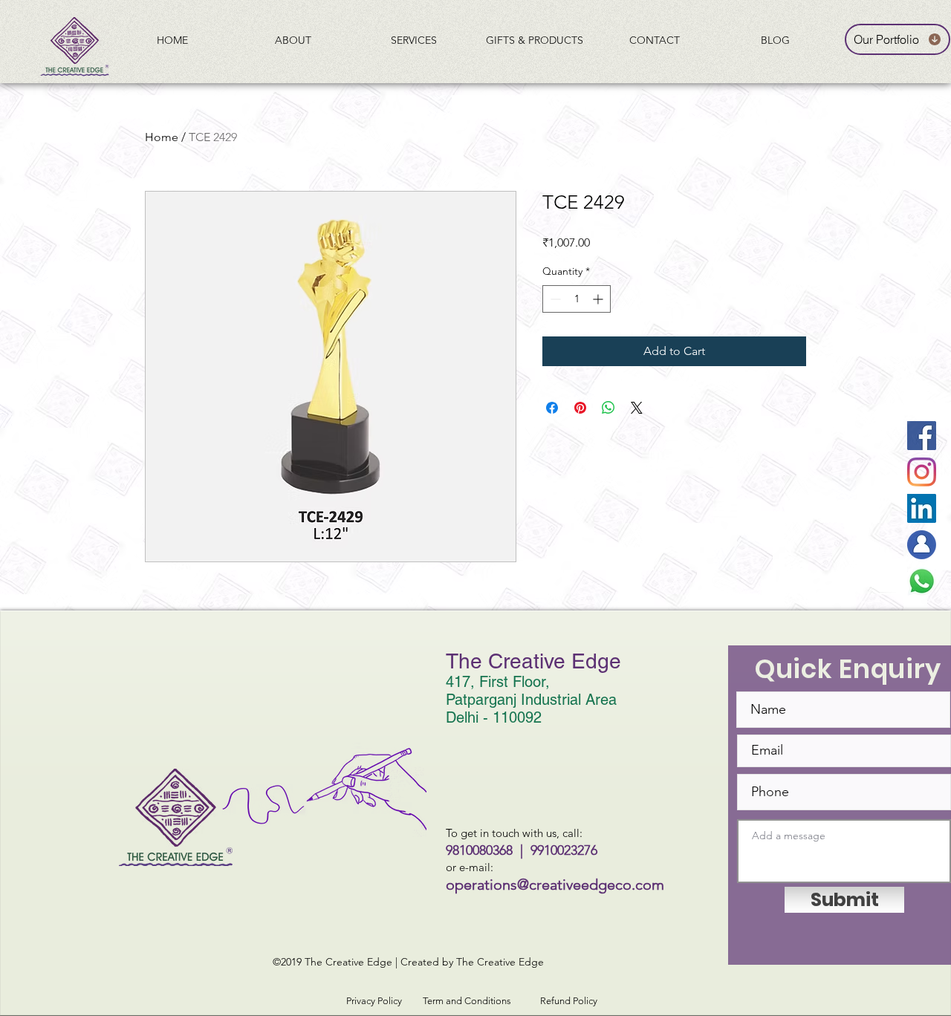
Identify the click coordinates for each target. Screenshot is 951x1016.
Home (161, 137)
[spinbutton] (576, 299)
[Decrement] (554, 299)
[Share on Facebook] (552, 408)
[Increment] (599, 299)
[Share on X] (637, 408)
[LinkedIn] (921, 508)
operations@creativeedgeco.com (555, 884)
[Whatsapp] (921, 581)
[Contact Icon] (921, 544)
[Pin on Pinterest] (580, 408)
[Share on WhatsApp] (608, 408)
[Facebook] (921, 435)
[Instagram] (921, 471)
